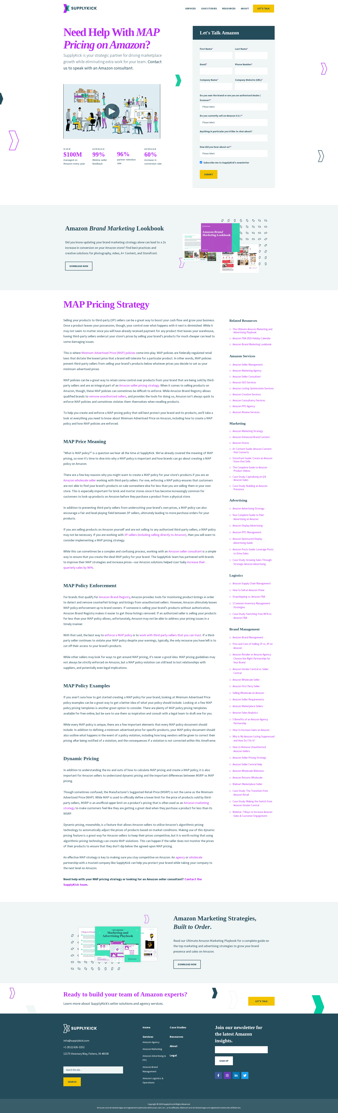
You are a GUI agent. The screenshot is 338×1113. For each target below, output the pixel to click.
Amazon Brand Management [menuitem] (150, 1069)
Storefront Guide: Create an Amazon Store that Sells (252, 460)
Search (72, 1081)
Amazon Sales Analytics (245, 712)
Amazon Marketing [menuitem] (152, 1049)
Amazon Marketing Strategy (248, 431)
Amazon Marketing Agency (247, 370)
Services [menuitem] (190, 8)
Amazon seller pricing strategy (139, 385)
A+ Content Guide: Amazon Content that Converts (252, 450)
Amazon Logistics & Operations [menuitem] (153, 1080)
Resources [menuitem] (229, 8)
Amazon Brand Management (248, 637)
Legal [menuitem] (173, 1055)
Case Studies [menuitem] (209, 8)
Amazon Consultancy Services (249, 400)
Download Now (79, 266)
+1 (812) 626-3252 (73, 1047)
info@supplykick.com (76, 1040)
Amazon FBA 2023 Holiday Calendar (252, 338)
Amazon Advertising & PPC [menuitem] (154, 1058)
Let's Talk (263, 8)
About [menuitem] (245, 8)
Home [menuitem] (146, 1027)
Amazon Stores (241, 443)
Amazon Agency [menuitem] (151, 1042)
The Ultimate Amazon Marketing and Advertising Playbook (252, 330)
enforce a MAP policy (118, 635)
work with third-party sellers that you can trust (170, 635)
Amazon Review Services (246, 412)
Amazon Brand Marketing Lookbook (252, 344)
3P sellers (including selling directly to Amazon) (155, 535)
